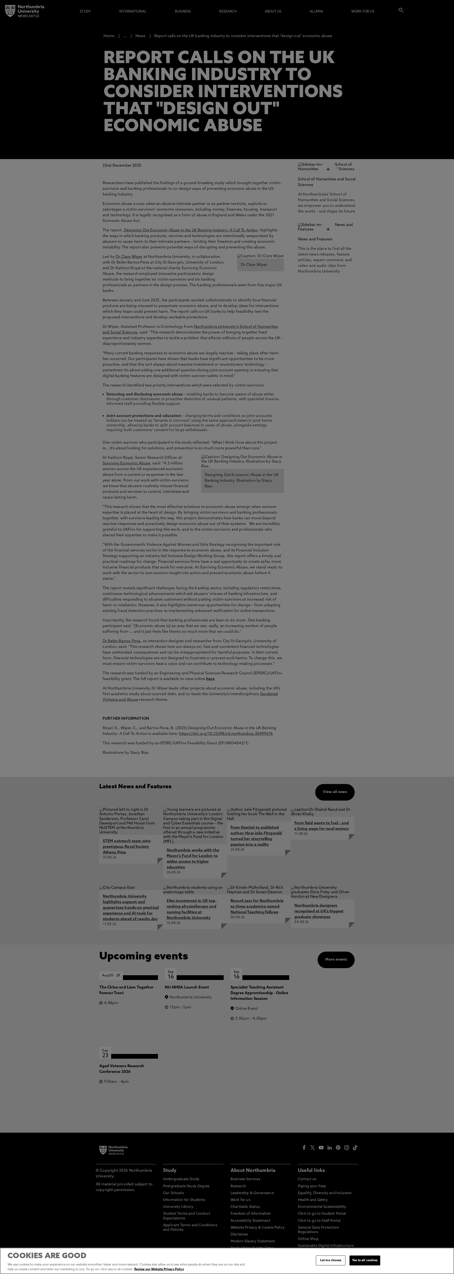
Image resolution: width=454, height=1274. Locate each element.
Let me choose (330, 1260)
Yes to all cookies (364, 1260)
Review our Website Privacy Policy (159, 1269)
